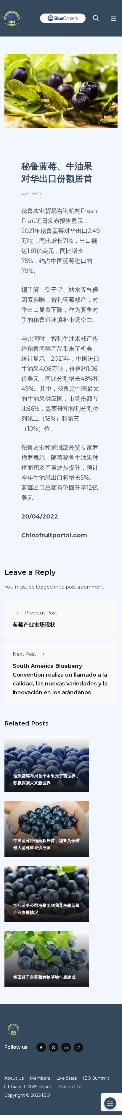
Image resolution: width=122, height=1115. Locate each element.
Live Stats (66, 1078)
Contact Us (70, 1086)
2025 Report (40, 1086)
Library (14, 1086)
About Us (14, 1078)
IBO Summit (96, 1078)
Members (40, 1078)
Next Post (24, 654)
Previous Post (41, 613)
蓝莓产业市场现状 (34, 625)
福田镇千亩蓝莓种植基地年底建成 (44, 977)
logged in (47, 587)
